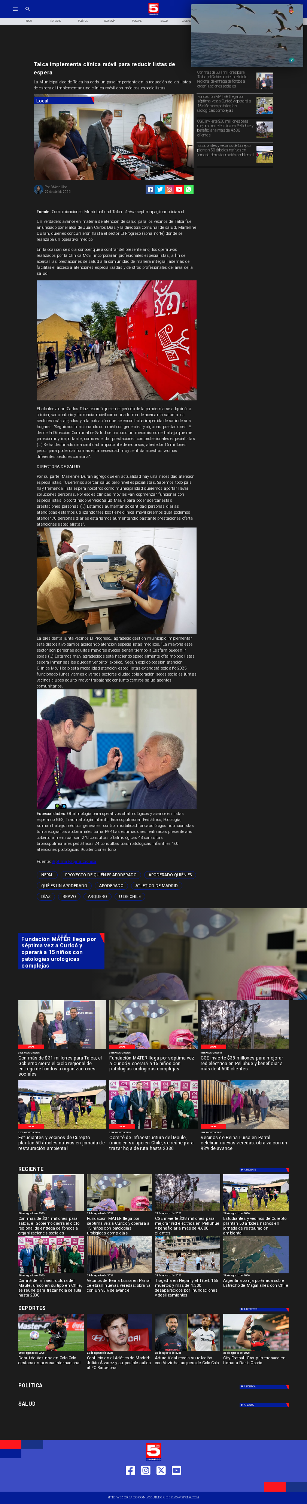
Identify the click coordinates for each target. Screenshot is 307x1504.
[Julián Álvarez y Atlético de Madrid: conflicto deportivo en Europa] (119, 1350)
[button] (47, 875)
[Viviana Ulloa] (38, 193)
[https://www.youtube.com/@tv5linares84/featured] (179, 189)
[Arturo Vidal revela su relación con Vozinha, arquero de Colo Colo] (187, 1350)
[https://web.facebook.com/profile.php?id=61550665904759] (130, 1484)
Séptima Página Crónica (74, 861)
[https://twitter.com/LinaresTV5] (161, 1484)
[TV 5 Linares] (28, 14)
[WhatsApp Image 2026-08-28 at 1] (62, 1048)
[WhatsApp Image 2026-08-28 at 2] (153, 1128)
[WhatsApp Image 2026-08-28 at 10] (245, 1128)
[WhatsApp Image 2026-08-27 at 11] (245, 1048)
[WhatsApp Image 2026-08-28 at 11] (264, 113)
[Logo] (153, 14)
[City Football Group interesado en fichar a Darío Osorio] (255, 1350)
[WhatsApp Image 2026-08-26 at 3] (264, 162)
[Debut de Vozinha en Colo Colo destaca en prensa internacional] (50, 1350)
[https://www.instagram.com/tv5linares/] (169, 189)
